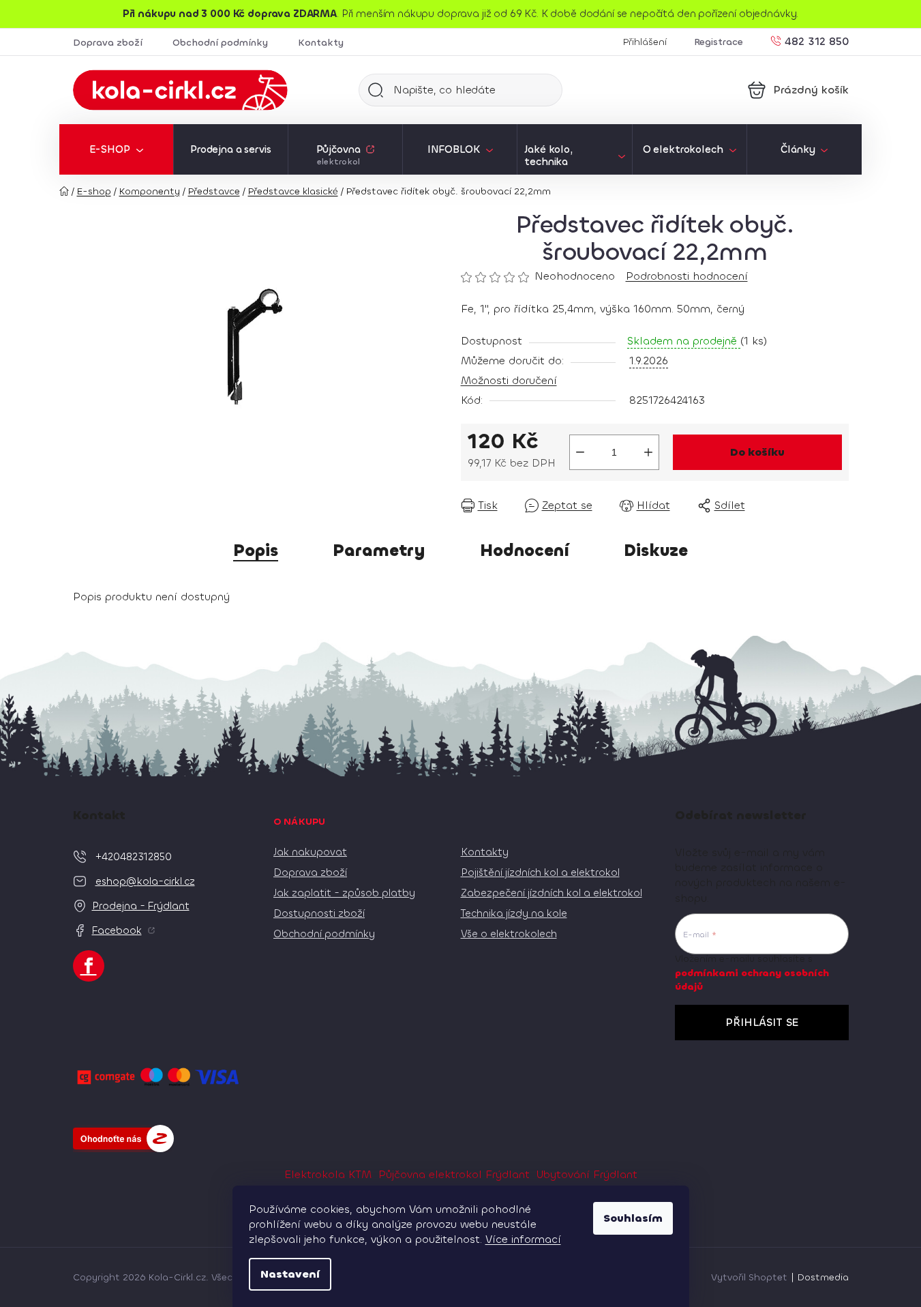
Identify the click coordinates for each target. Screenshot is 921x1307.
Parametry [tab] (379, 550)
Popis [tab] (255, 550)
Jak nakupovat (310, 852)
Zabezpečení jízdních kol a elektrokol (551, 893)
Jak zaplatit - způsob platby (344, 893)
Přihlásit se (761, 1022)
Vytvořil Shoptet (749, 1277)
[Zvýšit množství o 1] (648, 452)
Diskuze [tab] (656, 550)
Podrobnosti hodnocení (687, 276)
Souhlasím (633, 1218)
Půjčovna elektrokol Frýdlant (454, 1174)
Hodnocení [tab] (524, 550)
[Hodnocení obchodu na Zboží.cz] (123, 1138)
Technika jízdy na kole (514, 913)
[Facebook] (88, 966)
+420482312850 (133, 857)
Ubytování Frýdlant (587, 1174)
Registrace (718, 41)
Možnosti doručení (509, 380)
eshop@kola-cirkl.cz (145, 881)
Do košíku (757, 452)
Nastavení (290, 1274)
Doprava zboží (107, 42)
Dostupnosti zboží (319, 913)
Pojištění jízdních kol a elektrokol (540, 872)
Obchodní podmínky (220, 42)
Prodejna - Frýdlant (141, 906)
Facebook (117, 930)
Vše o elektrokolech (509, 934)
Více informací (523, 1239)
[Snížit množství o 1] (580, 452)
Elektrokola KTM (328, 1174)
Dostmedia (823, 1277)
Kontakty (321, 42)
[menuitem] (116, 149)
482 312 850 (817, 40)
